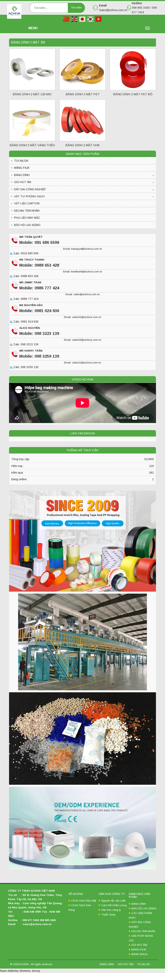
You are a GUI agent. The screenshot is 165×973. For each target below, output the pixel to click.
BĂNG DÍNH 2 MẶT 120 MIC (32, 94)
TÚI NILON (21, 160)
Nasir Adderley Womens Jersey (20, 970)
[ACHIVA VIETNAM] (14, 11)
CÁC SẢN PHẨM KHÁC (140, 915)
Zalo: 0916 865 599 (25, 253)
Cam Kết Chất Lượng (114, 905)
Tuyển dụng (108, 914)
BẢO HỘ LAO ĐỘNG (27, 225)
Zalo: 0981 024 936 (25, 322)
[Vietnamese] (99, 19)
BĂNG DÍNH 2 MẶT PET (83, 94)
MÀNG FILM (21, 167)
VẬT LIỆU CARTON (26, 203)
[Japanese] (82, 19)
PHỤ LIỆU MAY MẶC (27, 217)
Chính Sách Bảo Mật (83, 900)
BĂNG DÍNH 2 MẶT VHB (82, 145)
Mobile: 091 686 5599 (39, 242)
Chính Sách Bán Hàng (79, 907)
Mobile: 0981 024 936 (39, 310)
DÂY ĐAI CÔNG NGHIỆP (30, 189)
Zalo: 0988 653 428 (25, 276)
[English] (74, 19)
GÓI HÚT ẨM (22, 182)
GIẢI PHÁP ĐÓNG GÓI (141, 938)
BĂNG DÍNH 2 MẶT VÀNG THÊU (32, 145)
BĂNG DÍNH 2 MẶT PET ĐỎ (133, 94)
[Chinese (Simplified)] (66, 19)
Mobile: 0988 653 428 (39, 265)
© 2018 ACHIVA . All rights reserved (31, 964)
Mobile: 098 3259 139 (39, 356)
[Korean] (91, 19)
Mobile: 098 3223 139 (39, 333)
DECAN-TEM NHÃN (26, 210)
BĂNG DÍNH (22, 175)
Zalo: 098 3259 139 (25, 367)
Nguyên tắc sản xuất (113, 900)
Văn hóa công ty (111, 909)
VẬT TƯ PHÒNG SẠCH (29, 196)
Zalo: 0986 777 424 (25, 299)
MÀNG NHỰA (139, 954)
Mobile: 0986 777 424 (39, 288)
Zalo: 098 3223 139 (25, 344)
